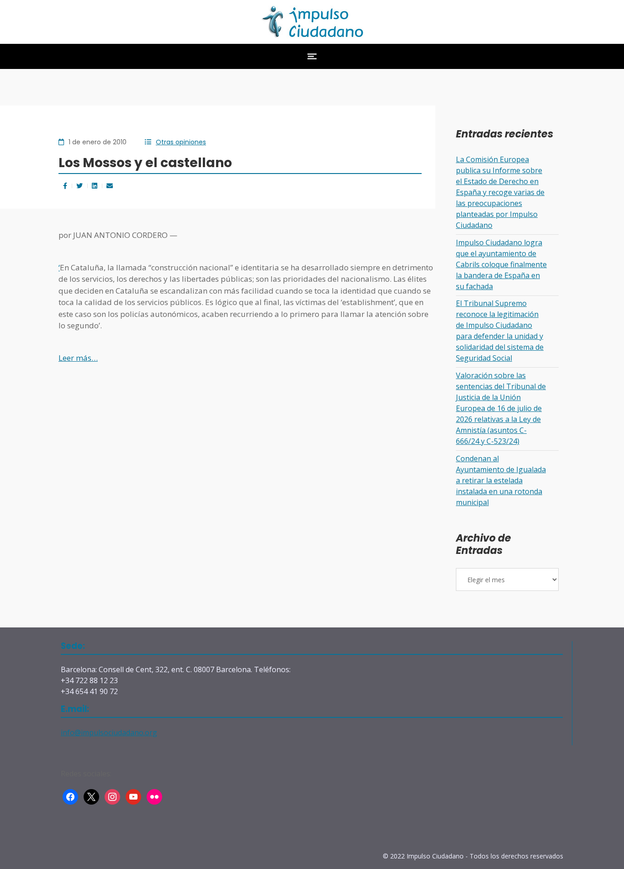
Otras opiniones (181, 142)
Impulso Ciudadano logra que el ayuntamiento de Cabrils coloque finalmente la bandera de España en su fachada (501, 264)
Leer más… (78, 358)
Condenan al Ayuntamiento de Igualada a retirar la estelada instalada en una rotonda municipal (501, 480)
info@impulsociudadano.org (109, 732)
